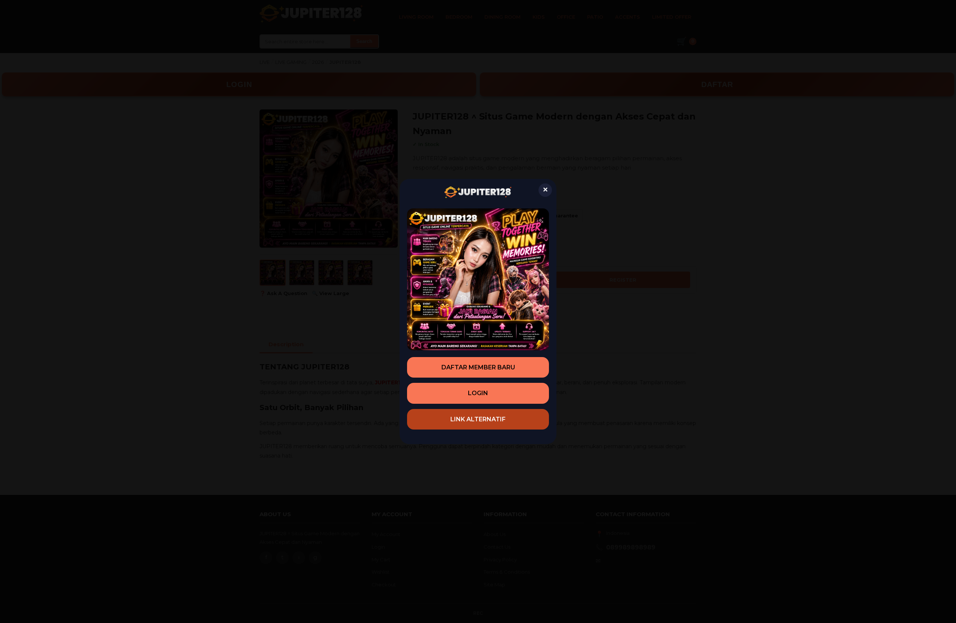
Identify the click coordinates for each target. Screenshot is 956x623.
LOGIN (478, 393)
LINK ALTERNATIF (478, 419)
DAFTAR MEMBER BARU (478, 367)
